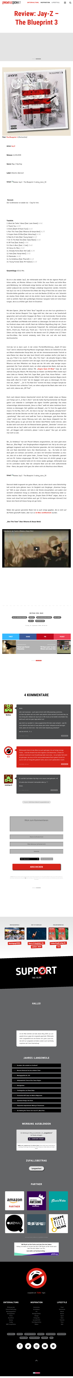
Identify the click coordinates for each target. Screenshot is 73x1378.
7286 (39, 1293)
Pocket (62, 636)
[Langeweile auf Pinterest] (53, 1346)
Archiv (19, 1334)
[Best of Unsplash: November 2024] (36, 938)
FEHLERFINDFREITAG (58, 925)
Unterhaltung (11, 1303)
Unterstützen (30, 1334)
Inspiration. (45, 2)
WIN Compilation (11, 1324)
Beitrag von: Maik (36, 613)
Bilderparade (11, 1307)
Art (36, 1311)
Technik (62, 1320)
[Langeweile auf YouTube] (45, 1346)
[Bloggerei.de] (36, 1373)
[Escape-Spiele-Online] (58, 1223)
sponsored (61, 1334)
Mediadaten (51, 1334)
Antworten (65, 735)
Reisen (62, 1313)
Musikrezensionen (44, 617)
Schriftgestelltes (36, 1322)
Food (62, 1307)
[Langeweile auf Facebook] (20, 1346)
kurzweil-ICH (36, 1320)
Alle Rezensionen (19, 617)
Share (28, 636)
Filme (11, 1316)
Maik (8, 757)
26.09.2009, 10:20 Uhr (24, 735)
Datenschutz (34, 1337)
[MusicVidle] (58, 1200)
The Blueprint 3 (12, 137)
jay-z (31, 621)
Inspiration (36, 1303)
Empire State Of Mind (46, 369)
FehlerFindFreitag (11, 1309)
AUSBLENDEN (38, 58)
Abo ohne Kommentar (46, 859)
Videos (36, 1324)
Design (37, 1316)
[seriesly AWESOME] (36, 1200)
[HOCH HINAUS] (36, 1360)
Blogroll (11, 1334)
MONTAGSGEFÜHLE (14, 925)
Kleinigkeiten (11, 1313)
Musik (31, 617)
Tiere (62, 1322)
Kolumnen (62, 1309)
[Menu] (65, 2)
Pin (45, 636)
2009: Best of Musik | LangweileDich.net (39, 802)
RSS (51, 1337)
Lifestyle (62, 1303)
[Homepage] (13, 2)
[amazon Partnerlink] (14, 1200)
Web (62, 1324)
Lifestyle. (56, 2)
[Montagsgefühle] (14, 937)
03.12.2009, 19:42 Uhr (24, 790)
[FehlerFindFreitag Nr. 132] (58, 938)
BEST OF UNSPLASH (36, 925)
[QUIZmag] (14, 1223)
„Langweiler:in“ (47, 1133)
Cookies (44, 1337)
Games (11, 1320)
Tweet (11, 636)
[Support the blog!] (36, 972)
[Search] (70, 2)
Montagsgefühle (11, 1311)
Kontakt (41, 1334)
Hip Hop (57, 617)
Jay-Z (13, 146)
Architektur (36, 1309)
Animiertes (36, 1307)
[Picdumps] (36, 1223)
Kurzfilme (11, 1318)
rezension (40, 621)
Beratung (23, 1337)
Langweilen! (36, 1168)
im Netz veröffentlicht (43, 513)
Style (62, 1318)
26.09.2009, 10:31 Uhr (24, 764)
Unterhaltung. (33, 2)
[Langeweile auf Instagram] (36, 1346)
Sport (62, 1316)
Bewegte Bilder (36, 1313)
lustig (11, 1322)
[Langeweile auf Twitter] (28, 1346)
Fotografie (37, 1318)
